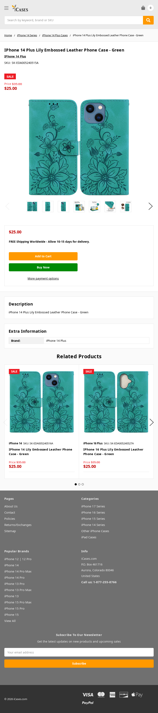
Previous (7, 206)
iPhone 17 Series (93, 506)
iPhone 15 (11, 614)
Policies (9, 518)
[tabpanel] (41, 422)
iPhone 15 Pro (14, 608)
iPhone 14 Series (93, 525)
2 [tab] (79, 484)
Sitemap (10, 531)
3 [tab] (83, 484)
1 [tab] (76, 484)
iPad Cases (88, 537)
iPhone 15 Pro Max (17, 602)
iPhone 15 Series (93, 518)
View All (10, 621)
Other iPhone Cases (95, 531)
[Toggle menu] (6, 8)
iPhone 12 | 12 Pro (17, 559)
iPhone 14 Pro (14, 577)
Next (150, 206)
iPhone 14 (11, 565)
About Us (10, 506)
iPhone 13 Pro (14, 584)
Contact (9, 512)
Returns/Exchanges (17, 525)
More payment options (43, 278)
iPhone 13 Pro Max (17, 590)
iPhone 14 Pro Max (17, 571)
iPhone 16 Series (93, 512)
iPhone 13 (11, 596)
